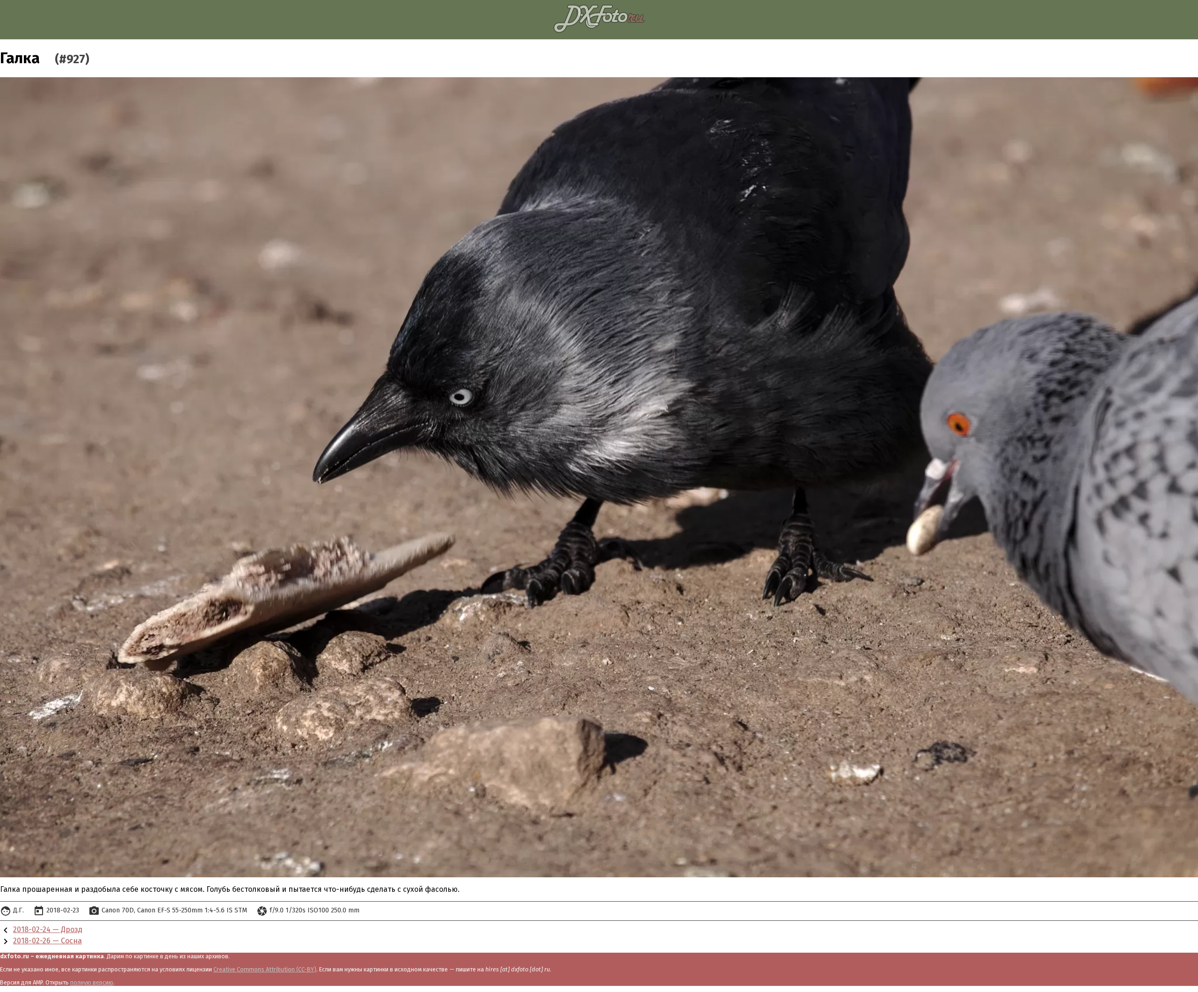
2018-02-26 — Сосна (47, 940)
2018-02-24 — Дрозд (47, 929)
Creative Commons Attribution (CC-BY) (264, 969)
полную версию (91, 982)
